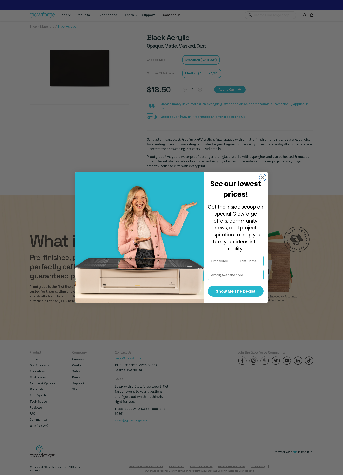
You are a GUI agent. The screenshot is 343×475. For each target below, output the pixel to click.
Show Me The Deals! (235, 291)
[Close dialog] (262, 177)
